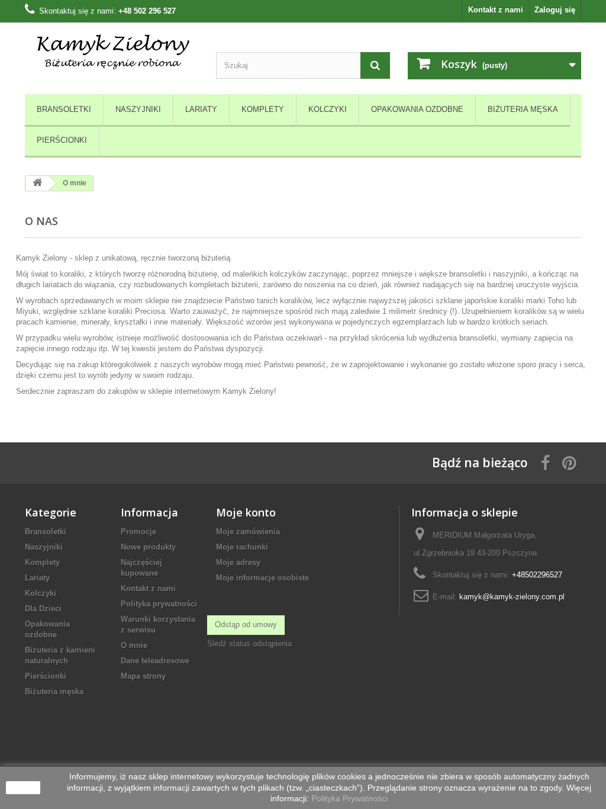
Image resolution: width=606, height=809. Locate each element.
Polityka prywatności (159, 603)
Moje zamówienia (248, 531)
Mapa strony (143, 676)
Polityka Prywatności (349, 798)
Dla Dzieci (43, 608)
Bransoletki (64, 109)
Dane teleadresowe (155, 660)
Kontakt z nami (495, 9)
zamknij (23, 787)
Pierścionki (62, 140)
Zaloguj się (554, 9)
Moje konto (246, 512)
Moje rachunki (242, 546)
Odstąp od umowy (246, 624)
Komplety (262, 109)
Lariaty (201, 109)
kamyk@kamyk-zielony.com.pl (512, 596)
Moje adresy (238, 562)
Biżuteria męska (523, 109)
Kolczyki (327, 109)
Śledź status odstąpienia (249, 643)
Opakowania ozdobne (417, 109)
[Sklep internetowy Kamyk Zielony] (111, 51)
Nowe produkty (148, 546)
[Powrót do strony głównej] (37, 183)
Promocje (138, 531)
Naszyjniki (138, 109)
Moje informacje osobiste (262, 577)
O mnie (134, 645)
